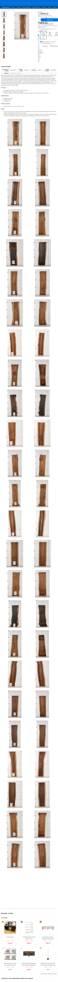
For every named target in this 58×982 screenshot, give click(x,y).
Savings (18, 7)
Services (13, 7)
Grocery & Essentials (26, 7)
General (13, 9)
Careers (49, 7)
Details (51, 43)
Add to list (45, 46)
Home (2, 9)
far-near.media (53, 41)
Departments (7, 7)
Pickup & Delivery (36, 7)
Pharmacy (44, 7)
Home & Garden (7, 9)
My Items (55, 7)
